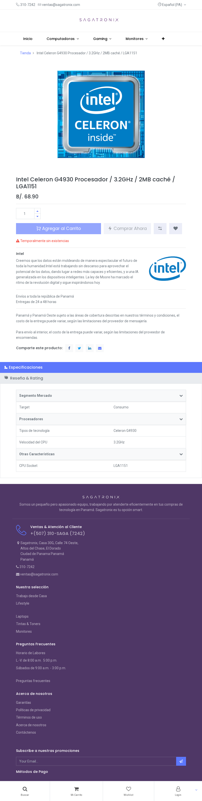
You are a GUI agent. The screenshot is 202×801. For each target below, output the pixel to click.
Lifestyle (22, 603)
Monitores (24, 631)
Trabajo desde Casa (31, 596)
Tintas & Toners (28, 624)
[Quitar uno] (37, 216)
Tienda (25, 53)
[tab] (101, 367)
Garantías (23, 703)
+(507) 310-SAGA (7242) (57, 533)
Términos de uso (29, 717)
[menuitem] (28, 38)
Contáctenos (26, 732)
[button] (172, 4)
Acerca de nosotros (31, 725)
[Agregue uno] (37, 210)
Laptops (22, 616)
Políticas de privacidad (33, 710)
